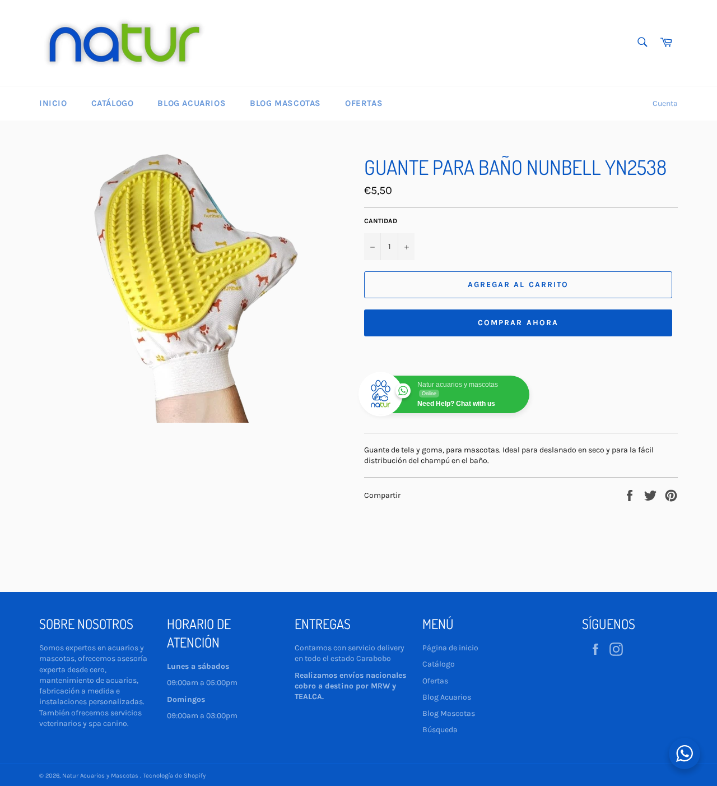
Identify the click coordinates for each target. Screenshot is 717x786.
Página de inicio (450, 648)
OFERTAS (364, 103)
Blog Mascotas (285, 103)
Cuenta (665, 103)
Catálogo (112, 103)
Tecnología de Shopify (174, 775)
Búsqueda (440, 729)
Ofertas (435, 681)
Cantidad (380, 221)
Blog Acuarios (191, 103)
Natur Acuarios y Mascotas (101, 775)
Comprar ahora (518, 322)
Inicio (53, 103)
